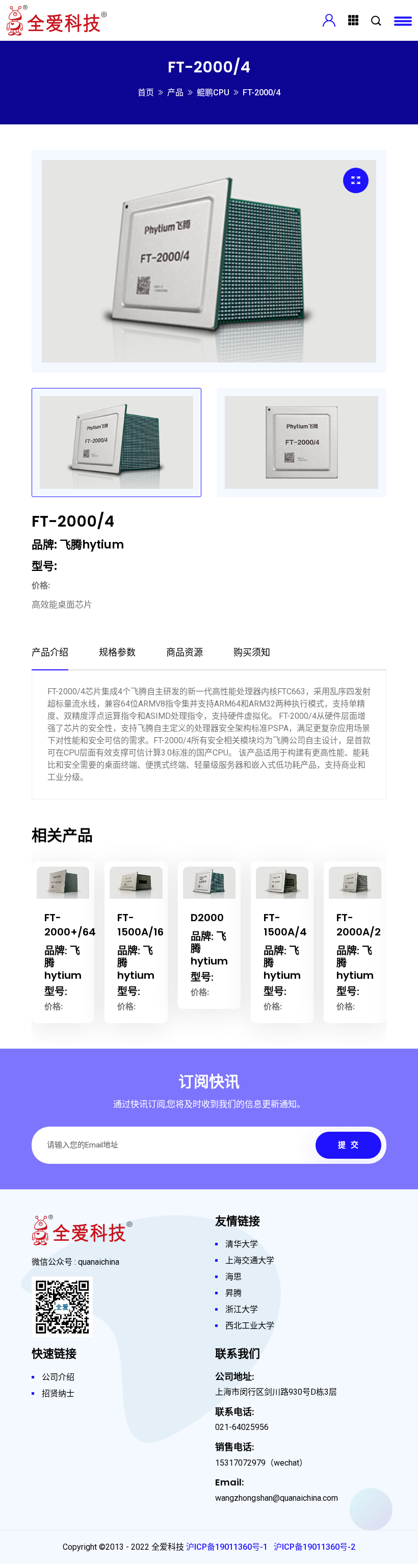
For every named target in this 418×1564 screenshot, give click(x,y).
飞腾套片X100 (372, 924)
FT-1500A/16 (86, 924)
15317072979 (240, 1463)
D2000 (152, 917)
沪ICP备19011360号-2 (314, 1547)
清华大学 (241, 1244)
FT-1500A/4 (230, 924)
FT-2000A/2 (304, 924)
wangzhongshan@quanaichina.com (276, 1498)
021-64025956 (242, 1427)
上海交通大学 (249, 1260)
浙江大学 (241, 1309)
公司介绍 (58, 1377)
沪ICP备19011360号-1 (227, 1547)
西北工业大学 (249, 1326)
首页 (146, 92)
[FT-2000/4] (356, 180)
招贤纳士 (58, 1393)
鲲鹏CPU (213, 92)
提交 (350, 1145)
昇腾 (233, 1293)
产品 (175, 92)
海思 (233, 1277)
